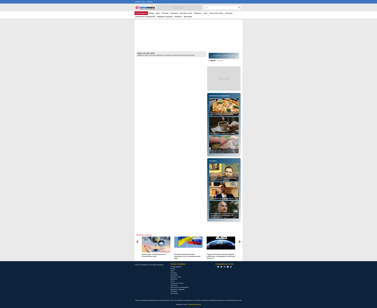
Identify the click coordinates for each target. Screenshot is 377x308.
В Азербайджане (141, 13)
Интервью (178, 16)
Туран (158, 13)
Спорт (205, 13)
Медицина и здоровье (165, 16)
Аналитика (228, 13)
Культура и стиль (186, 13)
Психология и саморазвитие (145, 16)
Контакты (149, 1)
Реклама (137, 1)
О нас (143, 1)
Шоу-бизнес (188, 16)
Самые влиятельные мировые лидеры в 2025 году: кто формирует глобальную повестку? (188, 256)
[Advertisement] (188, 36)
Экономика (174, 13)
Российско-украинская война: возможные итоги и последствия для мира (155, 256)
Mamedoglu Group (194, 304)
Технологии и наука (216, 13)
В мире (151, 13)
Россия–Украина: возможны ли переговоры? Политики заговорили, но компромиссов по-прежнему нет (220, 256)
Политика (165, 13)
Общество (197, 13)
